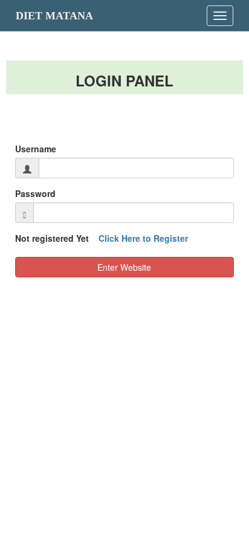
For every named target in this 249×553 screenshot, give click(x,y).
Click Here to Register (143, 238)
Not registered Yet (101, 238)
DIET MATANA (54, 16)
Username (35, 149)
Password (35, 193)
